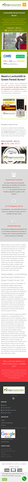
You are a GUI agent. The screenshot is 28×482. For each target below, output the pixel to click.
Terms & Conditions (7, 423)
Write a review (20, 56)
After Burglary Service (9, 410)
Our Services (6, 408)
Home (4, 405)
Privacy (3, 425)
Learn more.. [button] (18, 475)
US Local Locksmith (7, 439)
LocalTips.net (5, 441)
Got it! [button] (4, 479)
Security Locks (6, 412)
